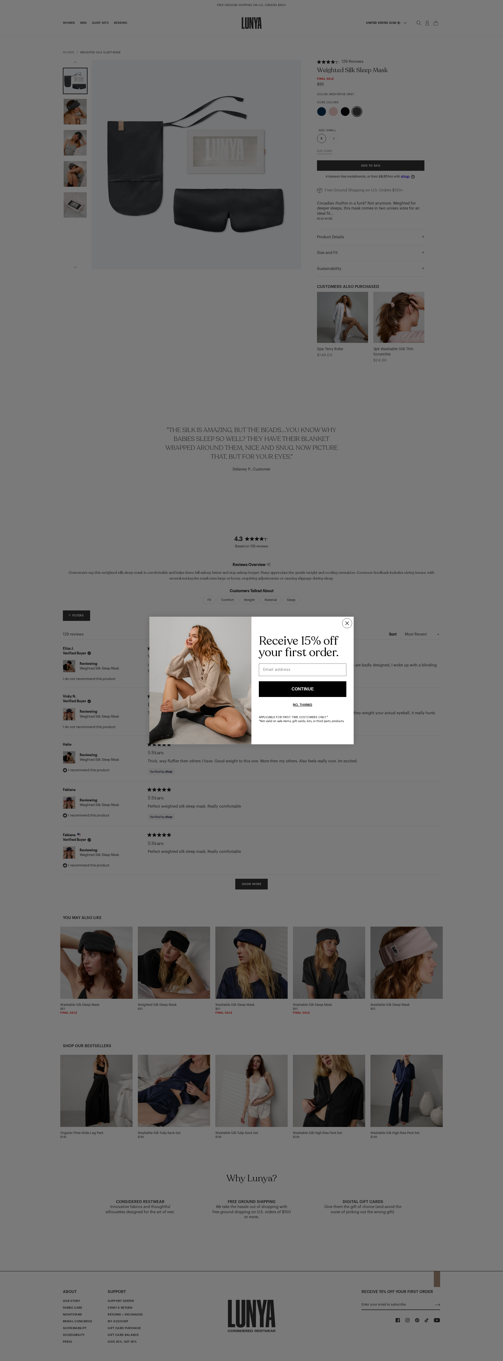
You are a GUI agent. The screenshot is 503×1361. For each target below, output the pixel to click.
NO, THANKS (302, 704)
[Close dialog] (347, 623)
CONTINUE (303, 689)
